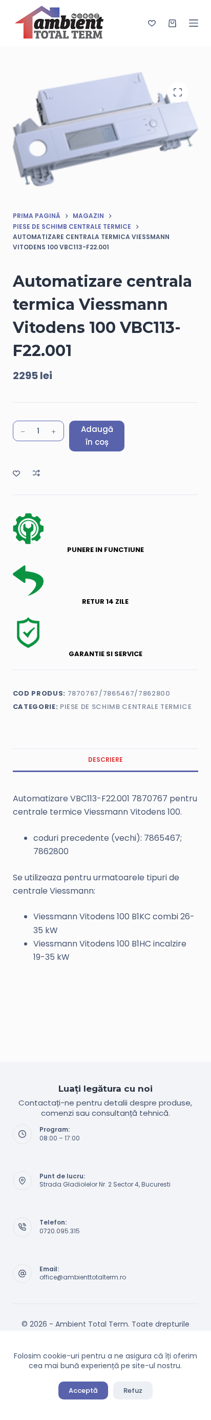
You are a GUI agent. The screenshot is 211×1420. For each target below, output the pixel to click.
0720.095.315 (59, 1231)
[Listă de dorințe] (152, 23)
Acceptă (83, 1390)
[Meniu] (193, 23)
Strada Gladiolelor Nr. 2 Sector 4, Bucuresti (105, 1184)
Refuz (132, 1390)
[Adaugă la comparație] (36, 473)
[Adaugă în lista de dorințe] (16, 473)
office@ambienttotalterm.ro (82, 1277)
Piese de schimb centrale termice (126, 707)
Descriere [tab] (105, 759)
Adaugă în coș (97, 435)
